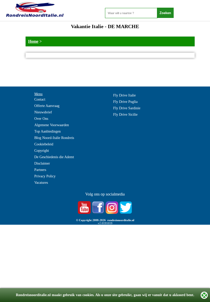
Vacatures (41, 183)
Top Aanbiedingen (47, 131)
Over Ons (41, 119)
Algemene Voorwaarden (51, 125)
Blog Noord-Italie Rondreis (54, 138)
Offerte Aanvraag (46, 106)
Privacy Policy (45, 176)
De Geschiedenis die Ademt (54, 157)
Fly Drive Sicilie (125, 114)
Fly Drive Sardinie (126, 108)
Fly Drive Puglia (125, 102)
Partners (40, 170)
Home (33, 41)
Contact (39, 99)
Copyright (41, 151)
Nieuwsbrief (43, 112)
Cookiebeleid (43, 144)
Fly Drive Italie (124, 95)
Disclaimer (42, 163)
